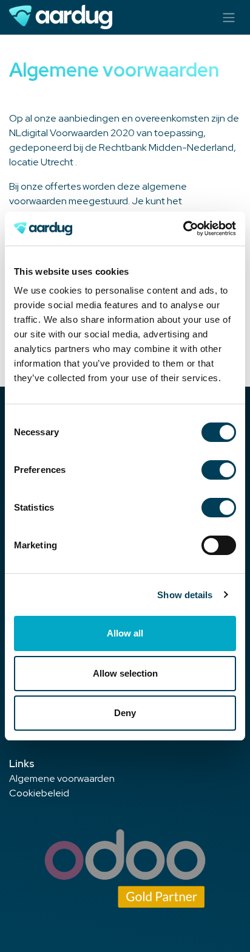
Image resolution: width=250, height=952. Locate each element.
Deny (125, 713)
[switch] (218, 470)
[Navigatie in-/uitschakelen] (229, 17)
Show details (184, 595)
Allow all (125, 633)
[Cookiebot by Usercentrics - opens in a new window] (183, 228)
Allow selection (125, 673)
